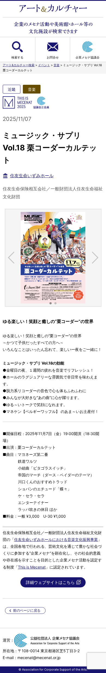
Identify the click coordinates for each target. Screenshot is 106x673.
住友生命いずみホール (32, 175)
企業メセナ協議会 (87, 57)
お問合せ (53, 57)
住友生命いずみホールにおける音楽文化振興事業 (56, 539)
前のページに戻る (26, 610)
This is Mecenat (32, 567)
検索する (17, 57)
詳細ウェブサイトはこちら (50, 582)
